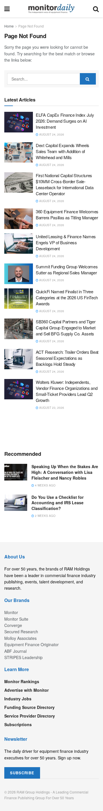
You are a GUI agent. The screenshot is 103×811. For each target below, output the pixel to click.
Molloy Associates (20, 638)
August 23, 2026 (51, 408)
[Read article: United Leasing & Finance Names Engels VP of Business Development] (18, 243)
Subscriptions (18, 724)
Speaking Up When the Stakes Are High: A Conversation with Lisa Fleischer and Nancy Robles (64, 472)
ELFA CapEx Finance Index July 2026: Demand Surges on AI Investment (65, 121)
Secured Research (21, 631)
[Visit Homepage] (51, 8)
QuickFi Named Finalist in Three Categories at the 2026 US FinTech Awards (67, 297)
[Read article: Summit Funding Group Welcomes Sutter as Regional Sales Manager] (18, 273)
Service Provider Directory (29, 716)
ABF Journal (15, 651)
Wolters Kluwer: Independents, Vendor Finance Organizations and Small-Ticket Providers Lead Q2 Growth (66, 391)
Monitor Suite (16, 619)
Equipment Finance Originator (31, 644)
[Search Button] (96, 8)
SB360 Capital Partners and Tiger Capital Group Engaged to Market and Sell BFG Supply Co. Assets (66, 327)
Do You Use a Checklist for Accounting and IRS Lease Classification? (57, 502)
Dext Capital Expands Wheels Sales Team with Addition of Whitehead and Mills (62, 151)
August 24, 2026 (51, 134)
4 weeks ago (45, 485)
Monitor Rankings (21, 681)
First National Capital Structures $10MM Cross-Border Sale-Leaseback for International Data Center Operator (64, 184)
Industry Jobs (17, 698)
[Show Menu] (7, 8)
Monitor (11, 612)
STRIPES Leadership (23, 657)
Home (9, 26)
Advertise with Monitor (26, 690)
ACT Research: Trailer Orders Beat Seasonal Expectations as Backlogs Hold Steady (67, 358)
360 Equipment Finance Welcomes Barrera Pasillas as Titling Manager (67, 214)
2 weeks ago (45, 516)
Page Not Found (31, 26)
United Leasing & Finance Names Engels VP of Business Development (66, 242)
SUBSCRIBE (22, 772)
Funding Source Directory (29, 707)
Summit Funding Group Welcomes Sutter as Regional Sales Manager (67, 269)
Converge (13, 625)
